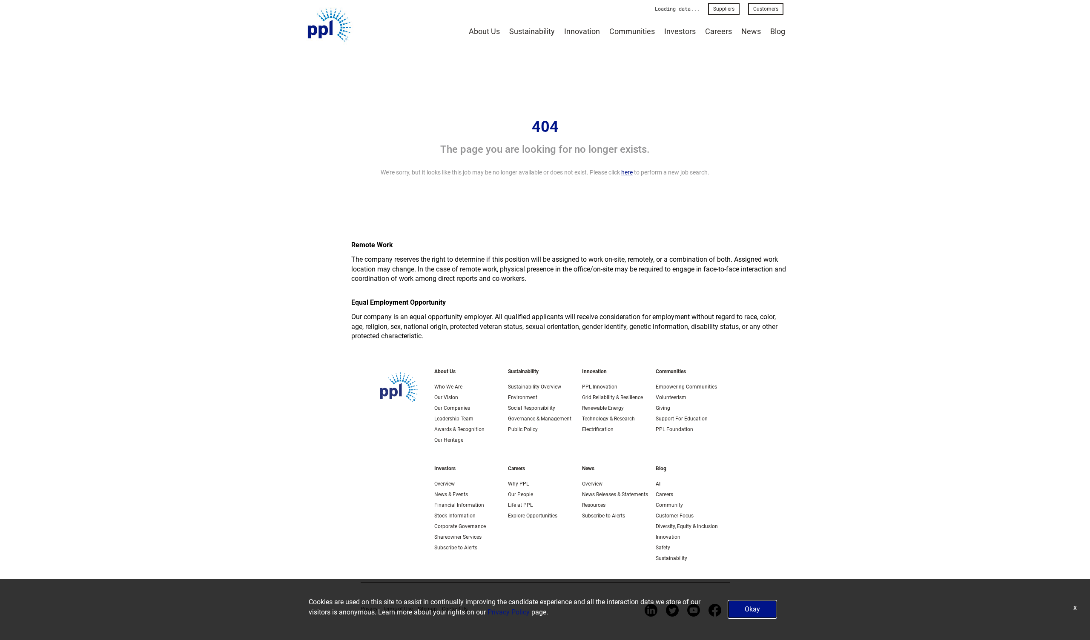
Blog (777, 31)
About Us (484, 31)
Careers (718, 31)
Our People (520, 494)
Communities (632, 31)
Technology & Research (608, 419)
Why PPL (518, 484)
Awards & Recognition (459, 429)
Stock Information (455, 516)
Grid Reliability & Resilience (612, 397)
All (659, 484)
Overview (444, 484)
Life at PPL (520, 505)
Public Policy (523, 429)
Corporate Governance (460, 526)
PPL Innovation (599, 387)
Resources (593, 505)
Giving (663, 408)
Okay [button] (752, 609)
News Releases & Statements (615, 494)
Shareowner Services (458, 537)
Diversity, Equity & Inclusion (687, 526)
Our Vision (446, 397)
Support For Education (682, 419)
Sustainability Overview (534, 387)
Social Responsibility (531, 408)
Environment (522, 397)
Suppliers (723, 9)
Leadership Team (453, 419)
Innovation (582, 31)
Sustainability (532, 31)
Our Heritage (448, 440)
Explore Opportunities (532, 516)
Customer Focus (675, 516)
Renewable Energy (603, 408)
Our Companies (452, 408)
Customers (765, 9)
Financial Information (459, 505)
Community (669, 505)
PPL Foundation (674, 429)
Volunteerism (671, 397)
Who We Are (448, 387)
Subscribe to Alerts (455, 548)
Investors (680, 31)
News (751, 31)
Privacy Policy (509, 612)
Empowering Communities (686, 387)
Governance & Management (539, 419)
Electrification (598, 429)
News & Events (451, 494)
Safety (663, 548)
